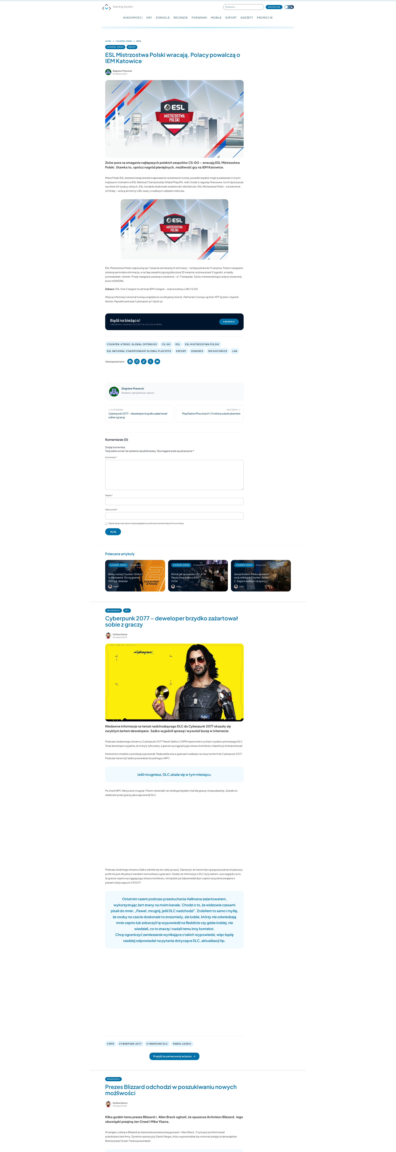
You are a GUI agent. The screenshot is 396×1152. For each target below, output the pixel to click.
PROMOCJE (265, 17)
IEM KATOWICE (217, 351)
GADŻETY (246, 17)
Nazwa (109, 495)
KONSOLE (163, 17)
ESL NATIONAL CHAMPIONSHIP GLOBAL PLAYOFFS (139, 351)
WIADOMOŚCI (133, 17)
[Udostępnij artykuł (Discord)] (157, 361)
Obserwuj (229, 322)
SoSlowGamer (120, 634)
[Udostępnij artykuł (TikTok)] (143, 361)
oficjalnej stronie (172, 297)
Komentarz (111, 457)
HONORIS (197, 351)
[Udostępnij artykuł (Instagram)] (137, 361)
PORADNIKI (199, 17)
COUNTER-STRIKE (124, 41)
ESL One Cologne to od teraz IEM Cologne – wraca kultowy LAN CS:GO (156, 289)
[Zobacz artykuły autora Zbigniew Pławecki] (108, 72)
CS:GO (166, 344)
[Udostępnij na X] (150, 361)
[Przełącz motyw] (289, 7)
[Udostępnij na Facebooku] (130, 361)
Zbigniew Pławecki (122, 70)
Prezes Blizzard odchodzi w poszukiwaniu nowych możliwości (171, 1089)
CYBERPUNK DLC (157, 1043)
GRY (149, 17)
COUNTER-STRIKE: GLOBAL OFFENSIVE (132, 344)
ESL (178, 344)
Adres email (111, 509)
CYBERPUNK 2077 (130, 1043)
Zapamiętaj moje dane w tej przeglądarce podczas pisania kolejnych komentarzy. (146, 523)
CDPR (110, 1043)
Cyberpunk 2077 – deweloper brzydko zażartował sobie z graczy (171, 621)
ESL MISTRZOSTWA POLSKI (202, 344)
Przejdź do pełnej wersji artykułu (172, 1056)
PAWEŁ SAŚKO (182, 1043)
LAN (234, 351)
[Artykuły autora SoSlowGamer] (108, 635)
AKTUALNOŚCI (113, 610)
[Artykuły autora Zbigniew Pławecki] (114, 392)
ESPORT (231, 17)
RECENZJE (181, 17)
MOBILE (216, 17)
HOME (108, 41)
